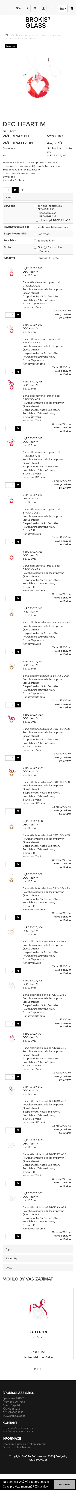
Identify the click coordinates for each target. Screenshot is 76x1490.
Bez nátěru (44, 233)
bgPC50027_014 (32, 494)
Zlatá (56, 257)
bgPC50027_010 (33, 714)
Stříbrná (42, 257)
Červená (44, 251)
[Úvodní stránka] (6, 34)
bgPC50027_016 (32, 381)
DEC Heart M (30, 271)
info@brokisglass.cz (22, 1427)
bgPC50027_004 (33, 1033)
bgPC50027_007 (32, 874)
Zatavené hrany (46, 240)
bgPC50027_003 (33, 1086)
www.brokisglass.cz (14, 1415)
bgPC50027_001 (33, 1193)
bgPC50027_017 (32, 324)
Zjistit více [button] (41, 1486)
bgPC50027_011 (32, 661)
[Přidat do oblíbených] (22, 190)
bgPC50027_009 (33, 767)
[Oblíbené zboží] (27, 8)
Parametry (11, 1258)
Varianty (10, 196)
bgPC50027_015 (32, 438)
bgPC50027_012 (33, 608)
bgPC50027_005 (33, 980)
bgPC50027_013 (32, 551)
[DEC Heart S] (37, 1309)
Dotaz (8, 1267)
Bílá (40, 247)
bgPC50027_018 (33, 268)
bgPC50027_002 (33, 1139)
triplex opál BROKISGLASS (54, 220)
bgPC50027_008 (33, 820)
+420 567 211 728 (23, 1431)
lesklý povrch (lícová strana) (53, 226)
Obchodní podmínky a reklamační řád (24, 1443)
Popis (8, 1249)
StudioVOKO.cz (38, 1459)
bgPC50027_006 (33, 927)
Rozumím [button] (64, 1484)
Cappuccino (55, 247)
